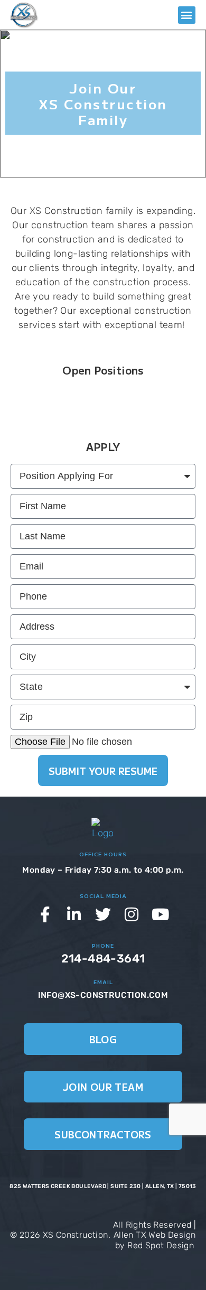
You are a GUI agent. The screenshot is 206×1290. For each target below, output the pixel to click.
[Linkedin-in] (74, 914)
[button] (186, 15)
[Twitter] (103, 914)
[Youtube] (160, 914)
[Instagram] (132, 914)
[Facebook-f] (45, 914)
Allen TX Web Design (155, 1235)
